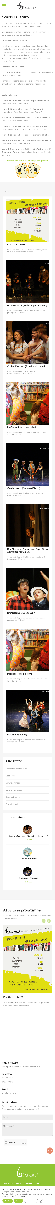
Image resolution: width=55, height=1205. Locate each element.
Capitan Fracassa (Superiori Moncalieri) (28, 836)
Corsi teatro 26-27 (13, 997)
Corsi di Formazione (15, 790)
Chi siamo (28, 1184)
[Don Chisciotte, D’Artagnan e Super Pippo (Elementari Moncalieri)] (27, 525)
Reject (18, 1201)
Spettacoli (10, 776)
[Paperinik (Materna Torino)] (27, 650)
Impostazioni (31, 1201)
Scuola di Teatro (13, 797)
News (38, 1184)
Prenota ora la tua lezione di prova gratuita (27, 160)
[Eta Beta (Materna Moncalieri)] (27, 403)
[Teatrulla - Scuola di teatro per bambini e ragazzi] (27, 5)
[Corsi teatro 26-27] (27, 220)
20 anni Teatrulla (28, 858)
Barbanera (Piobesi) (28, 878)
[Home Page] (27, 1172)
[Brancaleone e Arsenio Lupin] (27, 589)
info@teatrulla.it (9, 1093)
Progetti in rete (12, 804)
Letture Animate (13, 783)
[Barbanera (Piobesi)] (27, 711)
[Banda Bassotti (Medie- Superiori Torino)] (27, 281)
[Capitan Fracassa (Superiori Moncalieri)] (27, 342)
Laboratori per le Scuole (16, 768)
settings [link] (21, 1196)
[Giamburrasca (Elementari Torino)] (27, 464)
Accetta (7, 1201)
